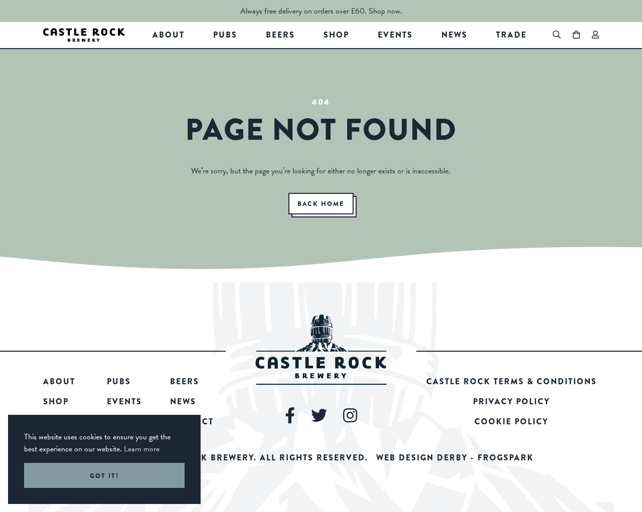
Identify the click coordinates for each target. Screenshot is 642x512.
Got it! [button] (104, 475)
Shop (336, 35)
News (454, 35)
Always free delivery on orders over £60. (303, 11)
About (168, 35)
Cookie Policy (511, 421)
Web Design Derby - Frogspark (455, 457)
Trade (511, 35)
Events (395, 35)
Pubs (225, 35)
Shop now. (385, 11)
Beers (280, 35)
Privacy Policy (511, 401)
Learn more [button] (141, 449)
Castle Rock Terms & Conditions (511, 381)
